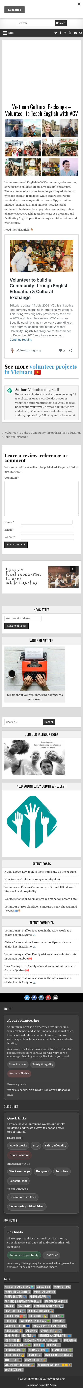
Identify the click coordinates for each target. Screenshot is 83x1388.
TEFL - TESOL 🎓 (13, 1360)
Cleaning (9, 1306)
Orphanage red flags (22, 1197)
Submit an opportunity (24, 1255)
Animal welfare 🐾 (40, 1296)
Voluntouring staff (43, 389)
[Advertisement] (41, 72)
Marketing (70, 1340)
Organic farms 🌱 (15, 1350)
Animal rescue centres (17, 1292)
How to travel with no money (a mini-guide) (32, 879)
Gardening (31, 1331)
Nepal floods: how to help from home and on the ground (40, 871)
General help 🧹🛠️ (50, 1331)
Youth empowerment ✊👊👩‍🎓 (54, 1365)
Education (10, 1321)
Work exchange (17, 1089)
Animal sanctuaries (44, 1292)
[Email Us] (75, 33)
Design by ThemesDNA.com (41, 1385)
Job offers (50, 1089)
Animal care (43, 1287)
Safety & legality (42, 1064)
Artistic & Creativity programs (23, 1301)
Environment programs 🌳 (35, 1321)
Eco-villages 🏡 (38, 1316)
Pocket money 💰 (14, 1355)
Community (24, 1306)
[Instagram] (65, 33)
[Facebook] (60, 33)
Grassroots (12, 1335)
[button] (41, 577)
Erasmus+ (58, 1321)
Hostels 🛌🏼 (28, 1335)
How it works (18, 1064)
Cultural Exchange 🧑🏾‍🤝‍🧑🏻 (40, 1311)
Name (9, 522)
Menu (11, 33)
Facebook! (68, 415)
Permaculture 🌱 (62, 1350)
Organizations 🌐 (39, 1350)
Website (9, 537)
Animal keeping (62, 1287)
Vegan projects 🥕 (35, 1360)
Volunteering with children (26, 1206)
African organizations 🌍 (19, 1287)
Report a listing (19, 1073)
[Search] (80, 33)
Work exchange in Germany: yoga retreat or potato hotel (41, 898)
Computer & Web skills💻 (48, 1306)
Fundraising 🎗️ (13, 1331)
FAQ (36, 1145)
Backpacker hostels (56, 1301)
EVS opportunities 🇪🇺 (17, 1326)
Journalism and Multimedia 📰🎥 (42, 1340)
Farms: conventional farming (49, 1326)
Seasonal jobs (18, 1180)
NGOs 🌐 (39, 1345)
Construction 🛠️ (15, 1311)
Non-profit (36, 1089)
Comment (11, 477)
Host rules (51, 1254)
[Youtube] (70, 33)
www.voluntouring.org (58, 411)
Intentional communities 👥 (55, 1335)
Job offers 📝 (12, 1340)
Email (9, 529)
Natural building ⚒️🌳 (18, 1345)
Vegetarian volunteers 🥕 (19, 1365)
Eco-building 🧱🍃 (15, 1316)
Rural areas (34, 1355)
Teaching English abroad (58, 1355)
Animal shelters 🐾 (15, 1296)
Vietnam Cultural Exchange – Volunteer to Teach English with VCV (41, 110)
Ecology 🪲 (57, 1316)
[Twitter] (55, 33)
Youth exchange (14, 1370)
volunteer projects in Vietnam (40, 369)
